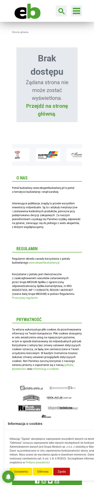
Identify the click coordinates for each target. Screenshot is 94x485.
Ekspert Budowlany (31, 388)
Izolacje (58, 398)
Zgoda (62, 471)
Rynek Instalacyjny (30, 408)
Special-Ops (31, 398)
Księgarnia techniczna (63, 408)
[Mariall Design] (79, 155)
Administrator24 (63, 388)
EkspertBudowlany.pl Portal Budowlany (26, 11)
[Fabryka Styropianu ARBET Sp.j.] (17, 155)
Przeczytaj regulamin (25, 297)
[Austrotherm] (48, 155)
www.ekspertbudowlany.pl (44, 262)
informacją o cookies (46, 368)
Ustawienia (21, 471)
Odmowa (42, 471)
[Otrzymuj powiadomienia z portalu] (8, 477)
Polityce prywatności (38, 462)
